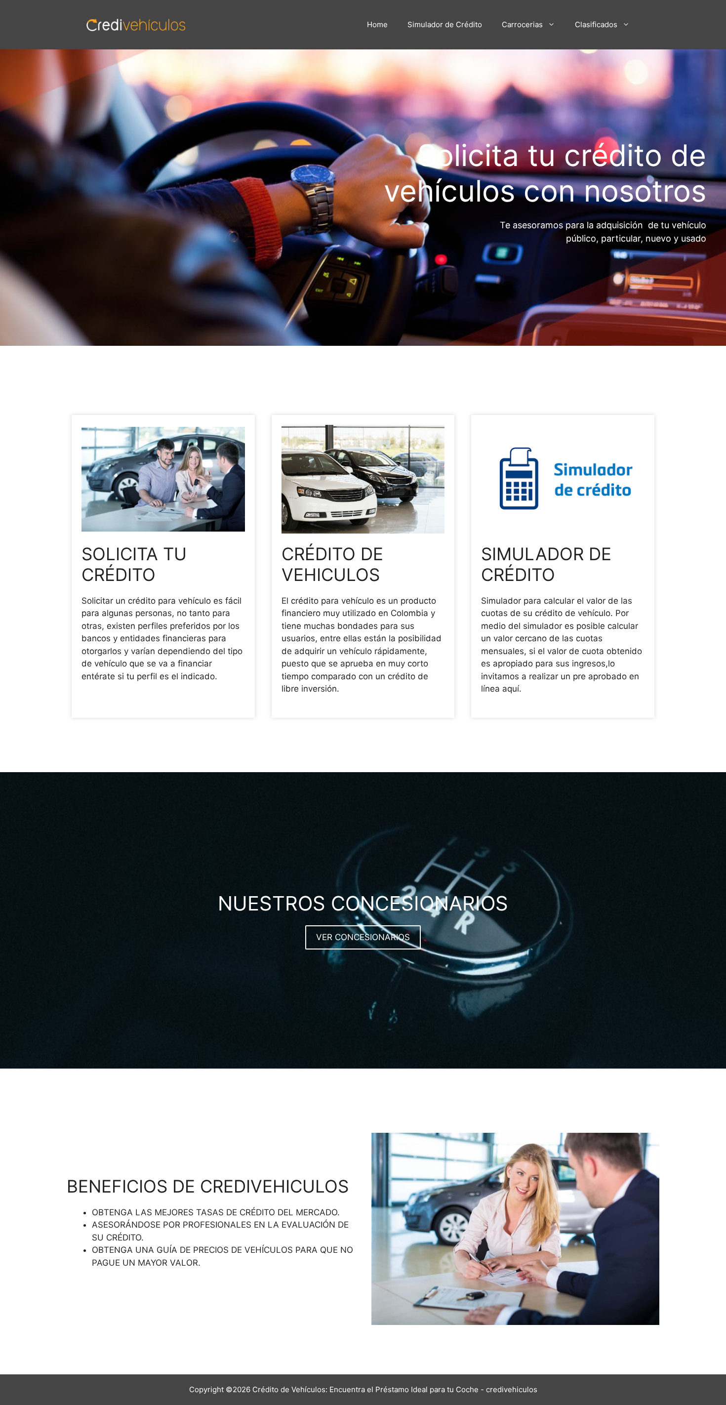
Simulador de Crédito (444, 24)
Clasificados (596, 24)
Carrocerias (522, 24)
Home (377, 24)
